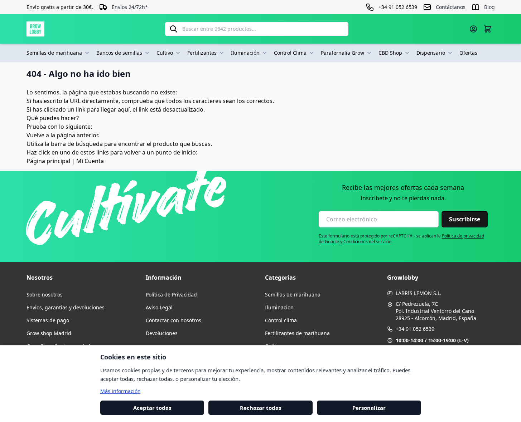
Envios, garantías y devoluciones (65, 307)
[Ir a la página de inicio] (35, 28)
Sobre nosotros (44, 294)
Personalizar (369, 407)
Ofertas (468, 52)
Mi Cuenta (90, 161)
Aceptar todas (152, 407)
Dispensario (430, 52)
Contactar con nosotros (173, 320)
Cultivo (164, 52)
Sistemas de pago (47, 320)
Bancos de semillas (119, 52)
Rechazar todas (260, 407)
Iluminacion (279, 307)
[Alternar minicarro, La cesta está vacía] (487, 29)
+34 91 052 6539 (415, 328)
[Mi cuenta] (473, 29)
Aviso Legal (159, 307)
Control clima (281, 320)
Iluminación (245, 52)
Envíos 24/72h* (130, 7)
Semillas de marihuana (54, 52)
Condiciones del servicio (367, 242)
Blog (489, 7)
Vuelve (35, 135)
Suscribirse (464, 219)
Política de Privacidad (171, 294)
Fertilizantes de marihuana (297, 333)
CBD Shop (390, 52)
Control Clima (290, 52)
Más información (120, 390)
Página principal (48, 161)
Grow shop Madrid (48, 333)
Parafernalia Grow (342, 52)
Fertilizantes (202, 52)
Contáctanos (450, 7)
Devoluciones (162, 333)
